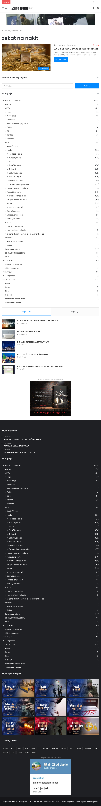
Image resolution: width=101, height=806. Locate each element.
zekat (20, 752)
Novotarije (11, 116)
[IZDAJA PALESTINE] (50, 688)
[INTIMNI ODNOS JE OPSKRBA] (83, 707)
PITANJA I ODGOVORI (12, 100)
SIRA (7, 257)
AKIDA (7, 108)
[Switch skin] (93, 9)
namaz (63, 748)
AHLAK (8, 104)
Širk (8, 131)
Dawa (7, 287)
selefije (5, 752)
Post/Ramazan (15, 165)
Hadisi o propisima (15, 226)
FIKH (7, 142)
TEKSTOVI (7, 272)
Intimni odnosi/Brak (17, 196)
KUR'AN (8, 238)
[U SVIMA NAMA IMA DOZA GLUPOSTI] (83, 726)
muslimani (54, 748)
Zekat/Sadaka (15, 173)
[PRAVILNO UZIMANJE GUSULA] (8, 334)
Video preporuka (12, 268)
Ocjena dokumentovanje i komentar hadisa (25, 234)
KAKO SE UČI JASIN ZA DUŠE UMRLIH (32, 354)
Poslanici (11, 119)
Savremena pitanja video (15, 299)
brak (12, 748)
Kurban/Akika (15, 158)
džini (26, 748)
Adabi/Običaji (12, 146)
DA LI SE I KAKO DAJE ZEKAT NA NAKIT (76, 48)
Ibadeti (10, 150)
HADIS (8, 222)
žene (33, 752)
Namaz (12, 161)
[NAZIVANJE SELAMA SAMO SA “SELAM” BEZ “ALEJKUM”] (8, 369)
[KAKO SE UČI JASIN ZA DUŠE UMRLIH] (8, 358)
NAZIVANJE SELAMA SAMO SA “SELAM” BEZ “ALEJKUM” (40, 366)
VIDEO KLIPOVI (9, 280)
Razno (9, 203)
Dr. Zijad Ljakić (60, 45)
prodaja (78, 748)
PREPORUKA (8, 260)
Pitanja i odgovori (67, 802)
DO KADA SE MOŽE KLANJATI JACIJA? (33, 342)
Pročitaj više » (60, 59)
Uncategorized (9, 276)
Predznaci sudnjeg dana (17, 123)
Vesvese (10, 138)
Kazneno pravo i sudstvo (17, 188)
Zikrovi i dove (15, 177)
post (71, 748)
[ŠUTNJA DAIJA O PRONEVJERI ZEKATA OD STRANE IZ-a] (18, 707)
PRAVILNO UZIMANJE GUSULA (30, 331)
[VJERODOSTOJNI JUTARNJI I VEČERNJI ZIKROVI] (8, 324)
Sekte (9, 127)
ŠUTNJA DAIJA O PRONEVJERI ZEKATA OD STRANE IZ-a (33, 2)
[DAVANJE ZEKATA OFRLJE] (50, 707)
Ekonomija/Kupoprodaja (20, 184)
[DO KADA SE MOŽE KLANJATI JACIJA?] (8, 346)
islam (33, 748)
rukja (96, 748)
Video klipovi (81, 802)
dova (19, 748)
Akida (7, 283)
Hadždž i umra (15, 154)
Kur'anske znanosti (15, 241)
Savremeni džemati (13, 302)
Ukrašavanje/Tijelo (15, 215)
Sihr (13, 752)
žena (27, 752)
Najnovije (75, 311)
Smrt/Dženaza (13, 211)
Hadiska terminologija (16, 230)
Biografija (55, 802)
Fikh (6, 291)
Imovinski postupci (15, 180)
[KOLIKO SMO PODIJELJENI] (18, 688)
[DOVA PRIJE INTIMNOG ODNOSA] (18, 726)
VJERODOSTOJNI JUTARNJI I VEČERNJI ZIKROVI (37, 320)
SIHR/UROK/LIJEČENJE (15, 253)
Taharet (12, 169)
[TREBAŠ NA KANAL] (83, 688)
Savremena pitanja (12, 249)
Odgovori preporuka (13, 264)
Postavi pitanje (93, 802)
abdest (5, 748)
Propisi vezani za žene (17, 199)
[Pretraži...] (98, 9)
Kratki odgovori (16, 207)
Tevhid (10, 135)
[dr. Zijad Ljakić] (22, 8)
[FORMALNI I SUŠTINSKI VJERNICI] (50, 726)
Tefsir (9, 245)
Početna (6, 31)
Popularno (26, 311)
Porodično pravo (14, 192)
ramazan (88, 748)
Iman (9, 112)
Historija (8, 295)
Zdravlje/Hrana (13, 218)
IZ (39, 748)
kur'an (45, 748)
